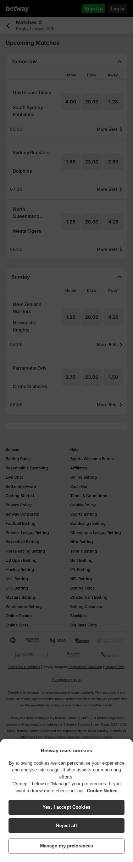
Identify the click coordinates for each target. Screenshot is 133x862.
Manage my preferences (66, 845)
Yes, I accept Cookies (66, 807)
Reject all (66, 825)
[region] (66, 800)
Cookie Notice (102, 790)
